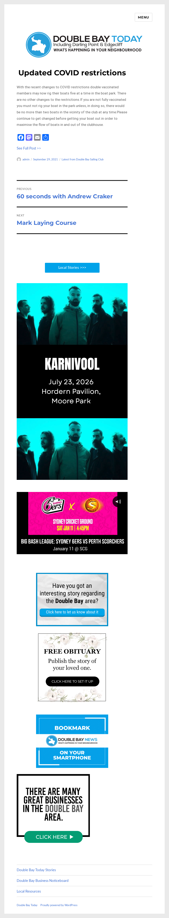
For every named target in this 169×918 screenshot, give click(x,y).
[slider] (67, 476)
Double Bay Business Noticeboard (43, 880)
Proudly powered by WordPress (58, 905)
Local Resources (29, 891)
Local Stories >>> (72, 268)
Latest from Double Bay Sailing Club (82, 159)
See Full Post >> (29, 148)
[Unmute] (104, 476)
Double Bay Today (27, 905)
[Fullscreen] (123, 476)
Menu (143, 17)
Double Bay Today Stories (36, 870)
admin (25, 159)
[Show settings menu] (114, 476)
